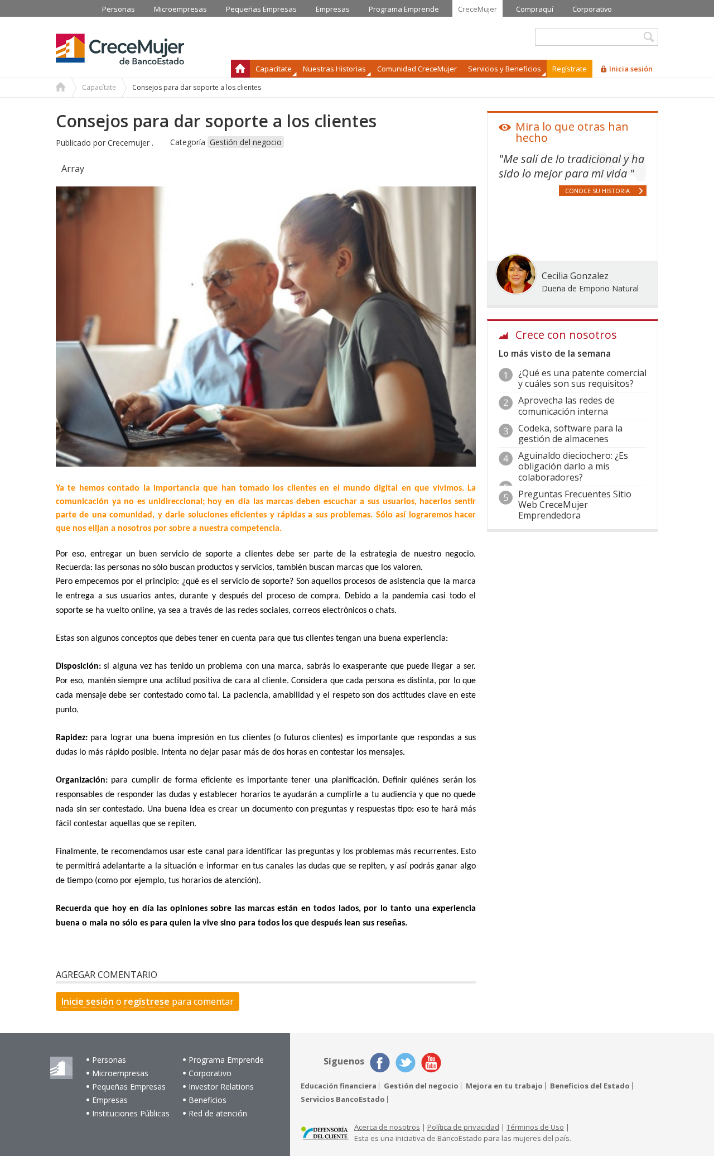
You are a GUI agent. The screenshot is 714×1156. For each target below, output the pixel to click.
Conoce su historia (597, 190)
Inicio (240, 69)
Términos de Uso (535, 1127)
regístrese (147, 1001)
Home (61, 88)
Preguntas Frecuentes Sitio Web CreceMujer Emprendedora (574, 504)
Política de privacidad (463, 1127)
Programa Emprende (226, 1059)
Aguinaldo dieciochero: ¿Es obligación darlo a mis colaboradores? (573, 466)
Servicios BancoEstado (343, 1099)
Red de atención (218, 1113)
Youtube (431, 1063)
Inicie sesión (87, 1001)
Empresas (110, 1100)
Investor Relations (221, 1086)
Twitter (405, 1063)
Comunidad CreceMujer (417, 69)
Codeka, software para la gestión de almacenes (570, 433)
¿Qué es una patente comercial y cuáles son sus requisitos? (582, 378)
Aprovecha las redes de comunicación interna (566, 405)
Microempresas (120, 1073)
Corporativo (210, 1073)
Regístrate (569, 69)
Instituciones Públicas (131, 1113)
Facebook (380, 1063)
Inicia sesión (631, 69)
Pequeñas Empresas (129, 1086)
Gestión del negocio (246, 142)
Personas (109, 1059)
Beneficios (207, 1100)
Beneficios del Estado (590, 1086)
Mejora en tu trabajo (504, 1086)
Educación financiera (339, 1086)
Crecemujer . (130, 142)
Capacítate (99, 87)
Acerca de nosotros (387, 1127)
